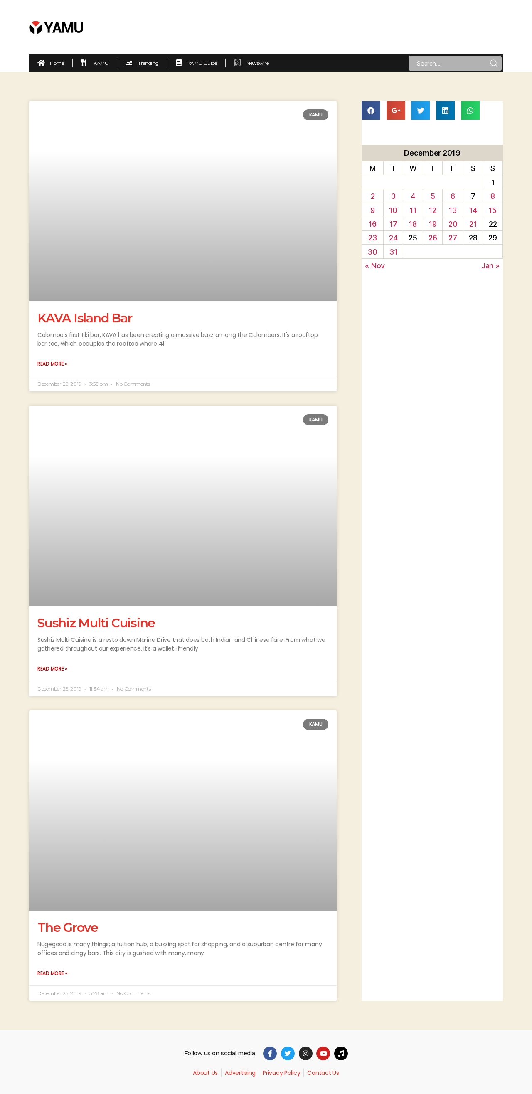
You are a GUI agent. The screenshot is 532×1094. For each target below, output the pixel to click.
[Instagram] (306, 1053)
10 (393, 210)
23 (372, 237)
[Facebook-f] (270, 1053)
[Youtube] (323, 1053)
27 (452, 237)
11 (413, 210)
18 (412, 224)
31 (393, 252)
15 (492, 210)
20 (452, 224)
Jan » (490, 265)
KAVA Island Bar (84, 318)
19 (432, 224)
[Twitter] (288, 1053)
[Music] (341, 1053)
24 (393, 237)
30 (372, 252)
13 (452, 210)
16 (372, 224)
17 (393, 224)
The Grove (67, 927)
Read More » (52, 363)
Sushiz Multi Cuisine (96, 623)
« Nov (375, 265)
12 (432, 210)
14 (473, 210)
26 (433, 237)
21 (472, 224)
